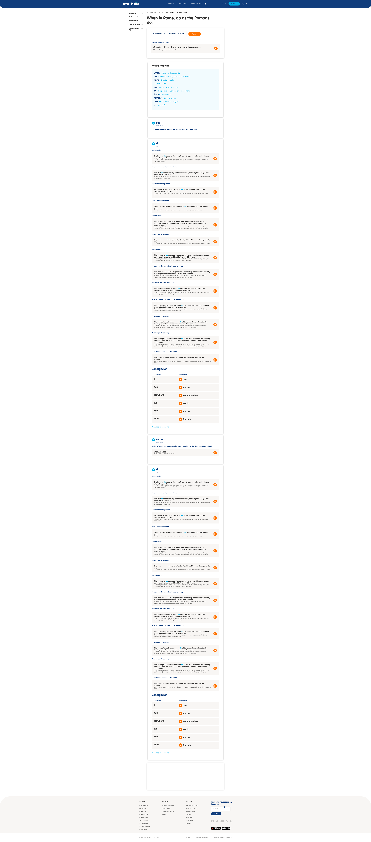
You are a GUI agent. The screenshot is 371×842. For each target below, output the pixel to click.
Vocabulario (189, 820)
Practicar (165, 801)
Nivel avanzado (143, 817)
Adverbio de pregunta (171, 73)
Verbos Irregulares (144, 826)
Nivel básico (142, 811)
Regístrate (234, 4)
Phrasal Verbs (143, 829)
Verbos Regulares (144, 823)
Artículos (188, 823)
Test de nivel (142, 808)
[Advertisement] (185, 776)
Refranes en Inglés (191, 808)
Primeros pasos (143, 805)
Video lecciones (166, 808)
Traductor (161, 12)
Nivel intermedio (143, 814)
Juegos (164, 814)
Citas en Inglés (190, 811)
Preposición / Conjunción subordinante (174, 77)
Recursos (189, 801)
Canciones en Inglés (168, 811)
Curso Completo (143, 820)
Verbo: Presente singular (169, 87)
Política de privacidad (202, 837)
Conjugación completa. (160, 427)
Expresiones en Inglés (192, 805)
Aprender (142, 801)
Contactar (187, 837)
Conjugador (189, 817)
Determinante (165, 94)
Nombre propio (167, 80)
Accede (224, 4)
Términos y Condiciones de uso (222, 837)
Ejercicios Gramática (168, 805)
